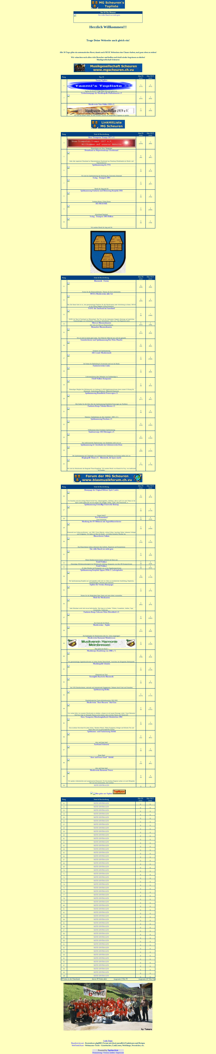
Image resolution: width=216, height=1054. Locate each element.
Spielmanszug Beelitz (101, 690)
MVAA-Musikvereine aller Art (101, 294)
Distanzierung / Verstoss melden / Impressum (108, 1053)
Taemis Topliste (101, 80)
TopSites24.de (113, 1050)
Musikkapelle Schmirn (101, 664)
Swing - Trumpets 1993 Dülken (101, 217)
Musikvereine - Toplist (101, 625)
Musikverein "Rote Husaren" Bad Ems (101, 702)
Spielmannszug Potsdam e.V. (101, 419)
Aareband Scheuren (101, 744)
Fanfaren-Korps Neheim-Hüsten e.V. (101, 406)
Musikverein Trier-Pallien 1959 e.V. (101, 104)
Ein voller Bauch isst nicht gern (101, 549)
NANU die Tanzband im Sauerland (101, 308)
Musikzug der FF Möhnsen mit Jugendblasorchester (101, 522)
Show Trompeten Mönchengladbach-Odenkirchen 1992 (101, 717)
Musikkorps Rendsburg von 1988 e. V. (101, 651)
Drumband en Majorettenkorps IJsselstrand (101, 150)
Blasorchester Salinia (101, 536)
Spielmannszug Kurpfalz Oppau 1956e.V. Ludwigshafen (101, 570)
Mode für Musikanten (101, 598)
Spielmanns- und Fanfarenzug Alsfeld (101, 731)
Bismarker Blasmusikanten (101, 327)
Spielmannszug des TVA (101, 165)
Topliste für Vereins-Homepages (101, 585)
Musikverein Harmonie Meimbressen (101, 638)
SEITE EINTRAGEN (101, 785)
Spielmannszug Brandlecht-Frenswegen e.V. (101, 393)
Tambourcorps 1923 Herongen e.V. (101, 432)
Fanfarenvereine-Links (101, 366)
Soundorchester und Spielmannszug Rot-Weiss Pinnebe (101, 340)
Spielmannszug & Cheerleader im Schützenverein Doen (101, 445)
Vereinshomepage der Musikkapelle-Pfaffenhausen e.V (101, 93)
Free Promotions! (101, 517)
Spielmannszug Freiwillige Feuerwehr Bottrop (101, 505)
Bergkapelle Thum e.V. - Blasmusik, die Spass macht (101, 458)
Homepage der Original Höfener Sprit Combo (101, 490)
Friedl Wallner (101, 562)
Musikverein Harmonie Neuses (101, 770)
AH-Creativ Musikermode (101, 353)
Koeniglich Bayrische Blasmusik (101, 677)
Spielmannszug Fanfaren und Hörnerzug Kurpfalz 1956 (102, 191)
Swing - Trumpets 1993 (101, 178)
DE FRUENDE (101, 204)
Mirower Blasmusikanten (101, 323)
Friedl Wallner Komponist (101, 379)
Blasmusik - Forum (101, 281)
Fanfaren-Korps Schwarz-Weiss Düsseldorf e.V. (101, 612)
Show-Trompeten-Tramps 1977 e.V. (101, 137)
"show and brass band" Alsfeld (101, 757)
